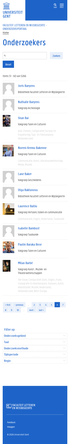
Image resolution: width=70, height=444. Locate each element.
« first (7, 304)
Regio (7, 361)
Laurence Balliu (27, 206)
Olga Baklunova (28, 190)
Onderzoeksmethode (16, 348)
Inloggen (11, 426)
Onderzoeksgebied (15, 335)
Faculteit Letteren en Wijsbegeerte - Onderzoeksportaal (25, 27)
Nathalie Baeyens (28, 102)
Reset (8, 64)
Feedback (11, 422)
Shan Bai (23, 118)
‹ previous (19, 304)
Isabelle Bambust (28, 228)
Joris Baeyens (26, 85)
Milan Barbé (25, 263)
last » (41, 309)
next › (31, 309)
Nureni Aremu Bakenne (32, 148)
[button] (62, 4)
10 (18, 309)
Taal (6, 342)
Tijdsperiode (11, 354)
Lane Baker (25, 174)
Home (6, 32)
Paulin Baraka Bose (30, 244)
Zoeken (56, 56)
